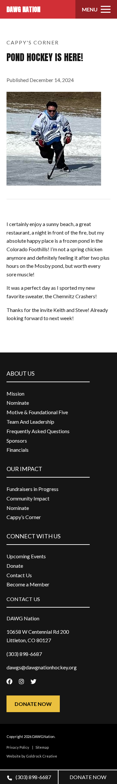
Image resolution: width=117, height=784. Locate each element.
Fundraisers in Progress (32, 489)
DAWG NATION (23, 9)
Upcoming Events (26, 556)
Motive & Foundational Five (37, 412)
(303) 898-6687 (33, 777)
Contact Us (19, 575)
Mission (15, 393)
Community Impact (27, 498)
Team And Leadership (30, 421)
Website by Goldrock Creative (31, 756)
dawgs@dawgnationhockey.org (41, 667)
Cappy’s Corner (23, 517)
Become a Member (27, 584)
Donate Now (33, 704)
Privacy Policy (17, 747)
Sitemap (42, 747)
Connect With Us (33, 536)
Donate (14, 566)
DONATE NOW (88, 777)
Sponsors (16, 440)
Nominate (17, 403)
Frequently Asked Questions (38, 431)
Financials (17, 450)
